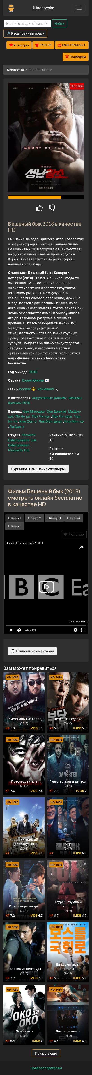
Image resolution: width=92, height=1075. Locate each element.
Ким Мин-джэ (34, 411)
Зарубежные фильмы (49, 398)
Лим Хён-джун (51, 421)
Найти (59, 23)
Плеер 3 (54, 518)
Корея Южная (33, 380)
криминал (46, 389)
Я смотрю (75, 534)
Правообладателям (46, 1068)
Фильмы (76, 398)
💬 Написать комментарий (32, 651)
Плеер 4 (73, 518)
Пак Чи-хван (62, 416)
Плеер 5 (14, 526)
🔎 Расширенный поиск (25, 33)
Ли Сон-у (16, 426)
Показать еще (46, 1053)
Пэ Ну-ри (23, 416)
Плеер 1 (14, 518)
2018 (33, 372)
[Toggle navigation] (79, 8)
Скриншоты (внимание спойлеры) (38, 469)
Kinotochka (43, 7)
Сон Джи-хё (57, 411)
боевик (25, 389)
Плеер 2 (34, 518)
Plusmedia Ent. (19, 450)
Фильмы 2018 (19, 403)
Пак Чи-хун (41, 416)
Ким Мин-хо (74, 421)
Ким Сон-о (28, 421)
